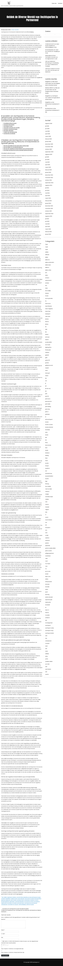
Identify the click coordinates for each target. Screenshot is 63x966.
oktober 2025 (48, 149)
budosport (47, 314)
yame (46, 659)
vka (46, 638)
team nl (47, 610)
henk (46, 370)
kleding (47, 455)
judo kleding (48, 406)
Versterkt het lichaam (9, 124)
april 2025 (47, 164)
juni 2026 (47, 128)
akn (46, 272)
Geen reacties (15, 29)
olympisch (47, 527)
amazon (47, 278)
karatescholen (20, 900)
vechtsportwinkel (49, 633)
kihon (46, 442)
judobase (47, 414)
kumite (47, 463)
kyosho (47, 478)
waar (46, 646)
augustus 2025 (48, 154)
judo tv (46, 411)
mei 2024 (47, 193)
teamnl (47, 612)
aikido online (48, 270)
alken (46, 275)
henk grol (47, 373)
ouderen (47, 538)
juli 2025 (47, 157)
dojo (46, 329)
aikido (5, 897)
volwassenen (4, 904)
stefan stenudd (49, 597)
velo (46, 635)
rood (46, 561)
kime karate (48, 445)
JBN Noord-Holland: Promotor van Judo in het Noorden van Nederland (52, 70)
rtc (46, 568)
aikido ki (47, 267)
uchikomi (47, 617)
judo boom (47, 399)
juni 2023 (47, 221)
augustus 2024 (48, 185)
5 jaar (46, 249)
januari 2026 (48, 141)
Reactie (3, 919)
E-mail (3, 933)
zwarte (47, 674)
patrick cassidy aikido (50, 548)
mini (46, 502)
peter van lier (48, 550)
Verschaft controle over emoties (12, 127)
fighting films (48, 347)
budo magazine (49, 308)
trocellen (47, 615)
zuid (46, 666)
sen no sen (47, 571)
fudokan (47, 352)
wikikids (47, 653)
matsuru (47, 491)
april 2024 (47, 195)
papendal (47, 545)
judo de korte (48, 401)
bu (45, 301)
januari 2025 (48, 172)
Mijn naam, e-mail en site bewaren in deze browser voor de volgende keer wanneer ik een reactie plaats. (19, 942)
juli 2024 (47, 188)
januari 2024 (48, 203)
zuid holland (48, 669)
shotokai (47, 584)
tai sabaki (47, 605)
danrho (47, 321)
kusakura (47, 468)
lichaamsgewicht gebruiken (8, 901)
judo (12, 900)
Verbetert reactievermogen (10, 129)
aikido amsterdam (49, 262)
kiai (46, 437)
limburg (47, 484)
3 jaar (46, 244)
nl (45, 514)
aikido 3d (47, 259)
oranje (46, 535)
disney (46, 324)
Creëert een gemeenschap (10, 132)
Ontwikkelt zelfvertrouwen (10, 123)
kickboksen (27, 900)
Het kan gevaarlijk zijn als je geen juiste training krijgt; (16, 145)
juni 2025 (47, 159)
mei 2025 (47, 162)
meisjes (47, 494)
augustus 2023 (48, 216)
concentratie (19, 897)
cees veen (47, 316)
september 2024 (49, 182)
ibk (46, 378)
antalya (47, 283)
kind (46, 447)
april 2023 (47, 226)
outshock (47, 540)
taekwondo (4, 903)
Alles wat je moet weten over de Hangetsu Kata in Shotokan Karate (52, 83)
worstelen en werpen (13, 904)
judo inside (47, 404)
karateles (47, 429)
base (46, 288)
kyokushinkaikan (49, 476)
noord (46, 517)
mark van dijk (48, 489)
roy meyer (47, 563)
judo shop (47, 409)
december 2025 (49, 144)
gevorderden (21, 898)
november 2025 (49, 146)
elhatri (46, 334)
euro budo (47, 344)
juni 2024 (47, 190)
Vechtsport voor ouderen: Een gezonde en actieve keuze (52, 97)
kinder (46, 450)
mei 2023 (47, 224)
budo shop (47, 311)
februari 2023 (48, 231)
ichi (46, 381)
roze (46, 566)
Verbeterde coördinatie (9, 133)
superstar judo (48, 599)
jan (46, 386)
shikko (46, 579)
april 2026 (47, 134)
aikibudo (47, 254)
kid (46, 440)
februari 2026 (48, 139)
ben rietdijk (48, 290)
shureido (47, 586)
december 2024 (49, 175)
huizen (46, 375)
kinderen (32, 900)
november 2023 (49, 208)
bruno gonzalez (49, 298)
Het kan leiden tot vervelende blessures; (13, 147)
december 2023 (49, 206)
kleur (46, 458)
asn (46, 285)
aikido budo (48, 265)
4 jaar (46, 247)
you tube (47, 664)
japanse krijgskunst (5, 900)
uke (46, 620)
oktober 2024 (48, 180)
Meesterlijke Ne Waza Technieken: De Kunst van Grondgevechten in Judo (51, 57)
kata (46, 432)
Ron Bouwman (48, 108)
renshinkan (48, 556)
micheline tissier (49, 496)
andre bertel (48, 280)
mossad (47, 507)
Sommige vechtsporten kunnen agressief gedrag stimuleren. (18, 150)
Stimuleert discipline (8, 130)
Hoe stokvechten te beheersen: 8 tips (52, 104)
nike (46, 512)
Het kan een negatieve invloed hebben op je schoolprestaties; (19, 148)
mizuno (47, 504)
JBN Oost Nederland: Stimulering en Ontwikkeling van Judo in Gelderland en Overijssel (52, 64)
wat (46, 648)
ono (46, 530)
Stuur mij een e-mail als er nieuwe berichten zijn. (12, 952)
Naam (3, 930)
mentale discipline (19, 901)
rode (46, 558)
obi (46, 525)
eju (46, 332)
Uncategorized (48, 623)
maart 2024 (48, 198)
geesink (47, 355)
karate (14, 900)
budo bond (47, 303)
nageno (47, 509)
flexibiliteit (7, 898)
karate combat (49, 424)
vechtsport (48, 625)
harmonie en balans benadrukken (33, 898)
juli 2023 (47, 218)
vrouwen (47, 643)
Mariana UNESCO (49, 88)
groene (47, 362)
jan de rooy (48, 388)
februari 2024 (48, 200)
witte (46, 656)
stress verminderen (35, 901)
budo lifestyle (48, 306)
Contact (60, 3)
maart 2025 (48, 167)
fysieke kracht (14, 898)
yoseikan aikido (48, 661)
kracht (36, 900)
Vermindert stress (8, 126)
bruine (46, 296)
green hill (47, 360)
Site (2, 937)
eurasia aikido (48, 342)
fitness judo (48, 350)
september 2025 (49, 152)
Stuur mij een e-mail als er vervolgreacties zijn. (12, 948)
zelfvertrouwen (30, 904)
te (45, 607)
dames (47, 319)
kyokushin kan (48, 473)
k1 (45, 417)
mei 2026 (47, 131)
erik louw (47, 337)
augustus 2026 (48, 123)
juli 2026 (47, 126)
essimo (47, 339)
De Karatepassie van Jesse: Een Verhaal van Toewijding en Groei (52, 51)
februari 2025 (48, 170)
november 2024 (49, 177)
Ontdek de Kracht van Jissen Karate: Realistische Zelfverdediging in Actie (52, 45)
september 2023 (49, 213)
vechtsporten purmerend (30, 903)
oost (46, 532)
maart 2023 (48, 229)
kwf (46, 471)
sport (46, 592)
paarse (47, 543)
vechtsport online (49, 628)
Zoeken (48, 31)
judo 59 (47, 396)
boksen (14, 897)
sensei (46, 574)
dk (45, 326)
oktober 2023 (48, 211)
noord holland (48, 520)
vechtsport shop (49, 630)
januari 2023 (48, 234)
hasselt (47, 368)
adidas (46, 252)
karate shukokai (49, 427)
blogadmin (47, 81)
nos (46, 522)
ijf (45, 383)
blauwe (47, 293)
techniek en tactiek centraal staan (15, 903)
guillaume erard (49, 365)
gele (46, 357)
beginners (9, 897)
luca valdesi (48, 486)
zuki (46, 671)
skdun (46, 589)
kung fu (47, 465)
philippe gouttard (49, 553)
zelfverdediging (22, 904)
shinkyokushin (48, 581)
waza (46, 651)
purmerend (27, 901)
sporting (47, 594)
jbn (46, 391)
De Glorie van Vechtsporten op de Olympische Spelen (15, 908)
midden (47, 499)
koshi (46, 460)
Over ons (54, 3)
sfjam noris (47, 576)
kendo (46, 435)
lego (46, 481)
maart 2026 (48, 136)
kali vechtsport (49, 419)
